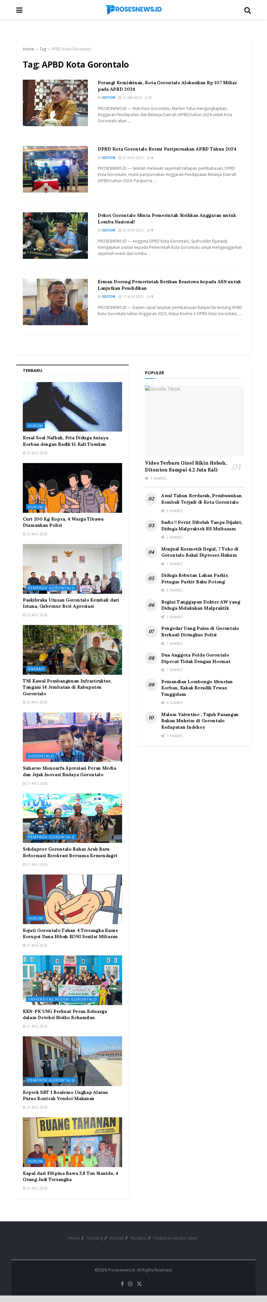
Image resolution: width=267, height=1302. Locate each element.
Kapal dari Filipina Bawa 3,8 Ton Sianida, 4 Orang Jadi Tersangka (70, 1176)
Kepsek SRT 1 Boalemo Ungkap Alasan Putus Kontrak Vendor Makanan (65, 1095)
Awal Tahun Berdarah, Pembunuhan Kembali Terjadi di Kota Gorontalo (201, 499)
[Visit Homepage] (133, 9)
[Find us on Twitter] (139, 1284)
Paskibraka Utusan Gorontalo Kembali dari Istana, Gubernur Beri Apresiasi (71, 603)
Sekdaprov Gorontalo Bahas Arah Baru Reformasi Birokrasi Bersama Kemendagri (70, 852)
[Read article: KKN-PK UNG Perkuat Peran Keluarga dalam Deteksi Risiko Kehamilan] (72, 980)
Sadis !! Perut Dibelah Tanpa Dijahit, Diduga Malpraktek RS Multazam (202, 525)
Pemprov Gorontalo (51, 587)
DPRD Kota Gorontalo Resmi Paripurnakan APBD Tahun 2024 (167, 149)
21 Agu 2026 (37, 783)
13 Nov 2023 (132, 296)
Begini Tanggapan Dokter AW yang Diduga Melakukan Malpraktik (200, 605)
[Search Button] (247, 10)
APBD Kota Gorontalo (71, 49)
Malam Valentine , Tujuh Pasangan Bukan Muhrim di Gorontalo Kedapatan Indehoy (200, 720)
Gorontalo (41, 755)
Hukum (35, 425)
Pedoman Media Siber (175, 1238)
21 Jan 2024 (131, 97)
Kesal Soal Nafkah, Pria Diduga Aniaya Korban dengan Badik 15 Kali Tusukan (65, 441)
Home (28, 49)
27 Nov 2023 (132, 157)
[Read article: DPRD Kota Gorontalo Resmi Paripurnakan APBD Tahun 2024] (55, 169)
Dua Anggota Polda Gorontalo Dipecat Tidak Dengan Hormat (195, 658)
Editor (108, 97)
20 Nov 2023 (132, 230)
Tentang (95, 1238)
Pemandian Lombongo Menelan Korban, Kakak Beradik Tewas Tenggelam (197, 688)
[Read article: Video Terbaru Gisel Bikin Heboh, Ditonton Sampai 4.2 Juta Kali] (194, 420)
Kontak (117, 1238)
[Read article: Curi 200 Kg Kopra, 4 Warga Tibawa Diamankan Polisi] (72, 488)
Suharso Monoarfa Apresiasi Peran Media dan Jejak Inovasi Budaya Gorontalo (69, 771)
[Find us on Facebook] (122, 1284)
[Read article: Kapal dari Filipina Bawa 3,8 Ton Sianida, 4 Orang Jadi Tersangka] (72, 1142)
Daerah (36, 668)
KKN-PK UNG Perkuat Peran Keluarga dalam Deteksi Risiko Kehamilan (65, 1014)
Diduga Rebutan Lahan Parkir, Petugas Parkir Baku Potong (195, 578)
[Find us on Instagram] (130, 1284)
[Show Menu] (19, 10)
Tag (42, 49)
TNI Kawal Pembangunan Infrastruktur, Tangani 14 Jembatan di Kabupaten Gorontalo (67, 687)
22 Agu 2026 (37, 453)
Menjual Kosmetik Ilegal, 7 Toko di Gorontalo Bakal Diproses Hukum (199, 552)
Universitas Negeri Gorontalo (62, 999)
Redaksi (139, 1238)
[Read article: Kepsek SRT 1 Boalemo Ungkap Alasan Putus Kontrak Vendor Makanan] (72, 1061)
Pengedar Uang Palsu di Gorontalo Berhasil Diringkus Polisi (200, 631)
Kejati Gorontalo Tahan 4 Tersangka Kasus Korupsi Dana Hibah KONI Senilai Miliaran (70, 933)
